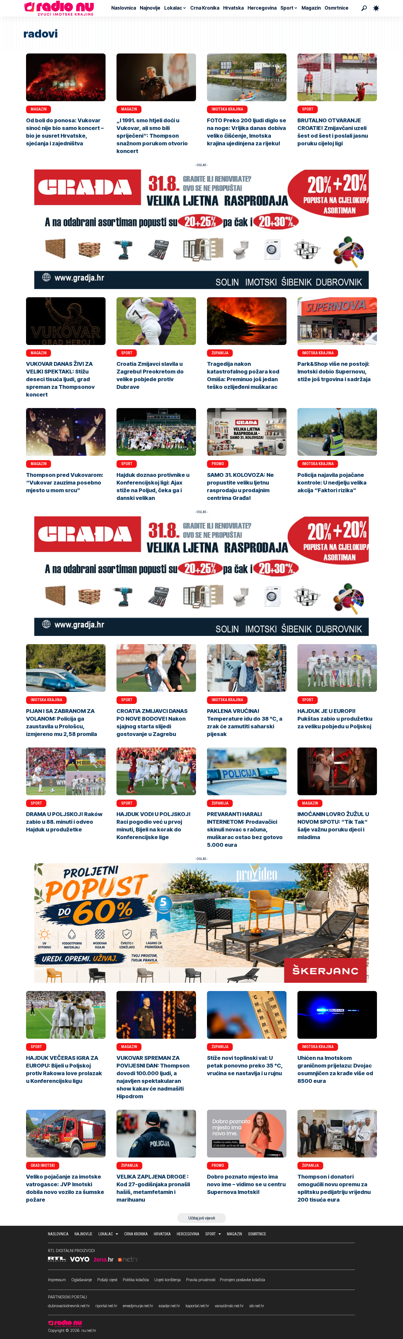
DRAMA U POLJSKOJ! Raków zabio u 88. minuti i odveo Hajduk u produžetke (64, 822)
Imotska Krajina (227, 109)
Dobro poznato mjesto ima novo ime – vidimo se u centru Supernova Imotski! (246, 1184)
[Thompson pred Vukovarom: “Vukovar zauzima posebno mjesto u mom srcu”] (66, 432)
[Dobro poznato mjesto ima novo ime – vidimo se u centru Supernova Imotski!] (246, 1133)
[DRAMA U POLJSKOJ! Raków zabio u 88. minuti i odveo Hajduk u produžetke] (66, 771)
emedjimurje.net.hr (138, 1305)
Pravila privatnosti (200, 1279)
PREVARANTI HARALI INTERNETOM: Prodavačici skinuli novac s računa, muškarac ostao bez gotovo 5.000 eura (245, 829)
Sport (307, 109)
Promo (218, 464)
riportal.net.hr (106, 1305)
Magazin (39, 109)
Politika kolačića (136, 1279)
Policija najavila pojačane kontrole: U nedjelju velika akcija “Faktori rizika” (332, 483)
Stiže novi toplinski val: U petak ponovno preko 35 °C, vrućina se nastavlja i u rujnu (245, 1066)
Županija (220, 353)
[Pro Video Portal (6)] (201, 922)
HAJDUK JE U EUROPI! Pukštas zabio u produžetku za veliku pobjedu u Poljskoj (334, 719)
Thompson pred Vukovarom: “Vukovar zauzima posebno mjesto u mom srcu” (64, 483)
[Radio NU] (59, 8)
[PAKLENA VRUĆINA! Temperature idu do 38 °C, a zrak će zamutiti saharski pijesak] (246, 668)
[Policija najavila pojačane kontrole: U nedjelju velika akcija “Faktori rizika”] (337, 432)
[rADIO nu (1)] (201, 228)
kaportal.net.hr (197, 1305)
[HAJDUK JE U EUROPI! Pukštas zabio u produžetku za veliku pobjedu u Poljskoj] (337, 668)
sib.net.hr (256, 1305)
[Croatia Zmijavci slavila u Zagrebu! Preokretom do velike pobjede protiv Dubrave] (156, 321)
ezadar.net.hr (169, 1305)
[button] (364, 8)
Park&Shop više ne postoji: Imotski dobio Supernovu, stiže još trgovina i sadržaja (334, 372)
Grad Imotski (43, 1165)
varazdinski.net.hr (229, 1305)
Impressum (57, 1279)
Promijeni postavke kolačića (242, 1279)
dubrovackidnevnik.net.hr (69, 1305)
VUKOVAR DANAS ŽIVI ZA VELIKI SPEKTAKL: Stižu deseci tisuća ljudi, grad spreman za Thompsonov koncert (60, 379)
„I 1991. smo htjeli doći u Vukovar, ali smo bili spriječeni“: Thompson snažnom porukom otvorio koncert (152, 135)
